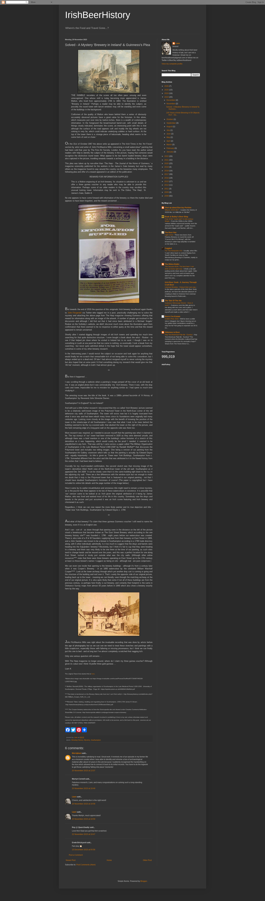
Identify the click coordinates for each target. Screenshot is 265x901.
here (93, 674)
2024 (166, 93)
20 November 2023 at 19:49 (83, 788)
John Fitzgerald (75, 313)
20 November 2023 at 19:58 (83, 804)
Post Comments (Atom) (86, 865)
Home (109, 860)
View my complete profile (172, 64)
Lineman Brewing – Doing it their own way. (180, 287)
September (171, 123)
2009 (166, 192)
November (171, 104)
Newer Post (70, 860)
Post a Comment (76, 855)
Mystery (87, 740)
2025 (166, 90)
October (170, 119)
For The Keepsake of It (173, 251)
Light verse (169, 235)
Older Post (147, 860)
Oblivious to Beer (172, 332)
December (171, 100)
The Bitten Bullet (172, 264)
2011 (166, 189)
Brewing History (77, 740)
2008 (166, 196)
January (170, 152)
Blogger (143, 881)
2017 (166, 174)
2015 (166, 181)
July (168, 130)
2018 (166, 171)
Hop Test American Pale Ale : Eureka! (179, 335)
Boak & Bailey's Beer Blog (176, 217)
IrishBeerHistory (97, 15)
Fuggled (168, 248)
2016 (166, 178)
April (169, 141)
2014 (166, 185)
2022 (166, 156)
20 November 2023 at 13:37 (83, 771)
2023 (166, 97)
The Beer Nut (170, 232)
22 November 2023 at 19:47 (83, 834)
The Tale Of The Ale (173, 301)
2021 (166, 160)
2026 (166, 86)
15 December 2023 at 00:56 (83, 850)
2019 (166, 167)
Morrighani (76, 753)
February (171, 148)
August (170, 126)
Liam (74, 797)
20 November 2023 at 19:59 (83, 819)
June (169, 134)
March (169, 144)
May (169, 137)
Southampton (96, 740)
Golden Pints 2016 (172, 319)
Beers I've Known (172, 316)
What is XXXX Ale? (172, 210)
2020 (166, 163)
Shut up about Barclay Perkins (178, 208)
